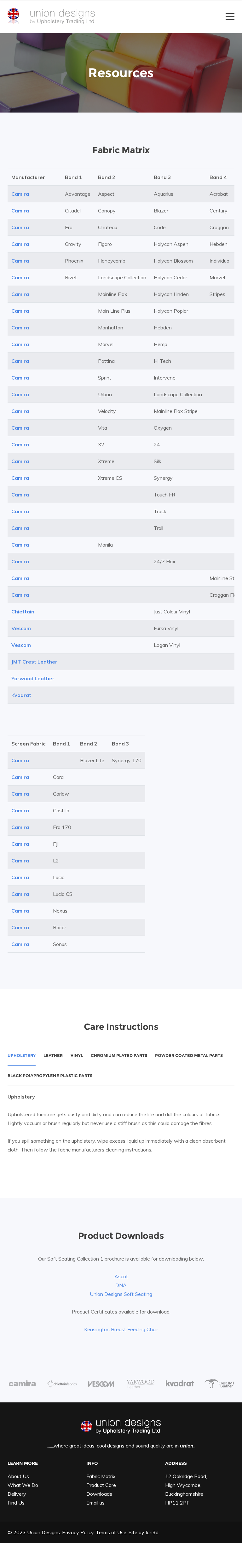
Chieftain (22, 611)
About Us (18, 1476)
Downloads (99, 1494)
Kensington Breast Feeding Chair (121, 1329)
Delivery (17, 1494)
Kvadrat (21, 695)
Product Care (101, 1485)
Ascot (121, 1276)
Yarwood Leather (33, 678)
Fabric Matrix (101, 1476)
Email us (95, 1502)
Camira (20, 194)
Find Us (16, 1502)
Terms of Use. (111, 1532)
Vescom (21, 628)
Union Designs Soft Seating (121, 1294)
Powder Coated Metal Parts (189, 1055)
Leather (53, 1055)
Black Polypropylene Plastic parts (50, 1075)
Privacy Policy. (78, 1532)
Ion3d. (152, 1532)
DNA (121, 1285)
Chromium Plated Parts (119, 1055)
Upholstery (22, 1055)
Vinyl (77, 1055)
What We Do (23, 1485)
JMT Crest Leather (34, 661)
